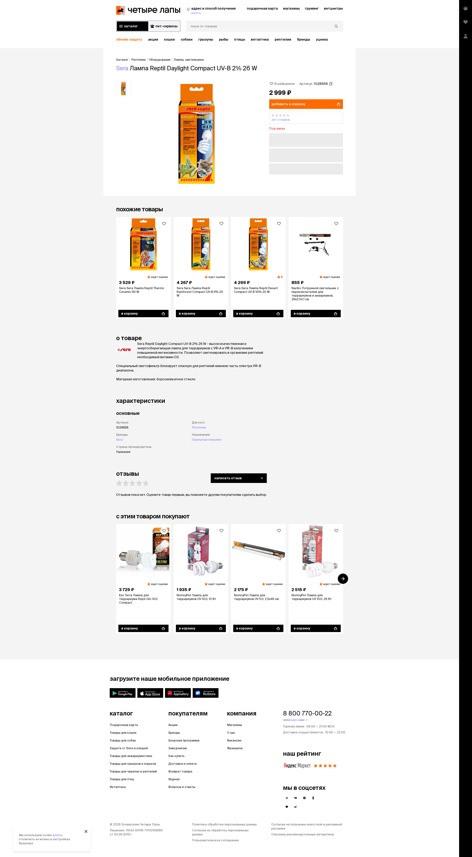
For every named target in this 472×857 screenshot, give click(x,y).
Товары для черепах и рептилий (133, 771)
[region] (229, 40)
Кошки (169, 39)
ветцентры (333, 8)
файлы (57, 835)
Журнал (174, 779)
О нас (231, 732)
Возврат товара (180, 771)
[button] (306, 118)
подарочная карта (262, 8)
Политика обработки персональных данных (224, 824)
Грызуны (205, 39)
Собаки (186, 39)
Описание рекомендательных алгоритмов (302, 834)
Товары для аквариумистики (131, 756)
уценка (322, 39)
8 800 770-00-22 (307, 713)
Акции (173, 725)
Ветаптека (260, 39)
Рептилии (199, 427)
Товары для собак (123, 740)
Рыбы (223, 39)
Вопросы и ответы (181, 787)
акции (153, 39)
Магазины (234, 725)
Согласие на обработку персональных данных (220, 832)
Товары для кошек (123, 732)
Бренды (174, 732)
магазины (291, 8)
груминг (312, 8)
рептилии (283, 39)
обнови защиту (129, 39)
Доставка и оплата (182, 763)
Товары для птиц (122, 779)
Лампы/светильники (207, 439)
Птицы (239, 39)
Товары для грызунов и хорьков (133, 763)
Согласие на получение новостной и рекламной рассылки (306, 826)
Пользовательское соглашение (215, 840)
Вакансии (234, 740)
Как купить (176, 756)
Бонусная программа (183, 740)
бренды (303, 39)
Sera (122, 68)
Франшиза (235, 748)
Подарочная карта (124, 725)
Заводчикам (177, 748)
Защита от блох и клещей (129, 748)
